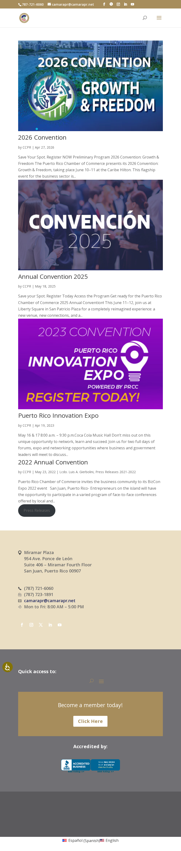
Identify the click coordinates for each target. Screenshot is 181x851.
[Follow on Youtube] (59, 625)
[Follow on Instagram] (31, 625)
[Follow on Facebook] (22, 625)
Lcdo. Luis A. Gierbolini (76, 472)
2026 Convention (42, 137)
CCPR (27, 147)
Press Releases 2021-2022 (115, 472)
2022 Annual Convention (53, 462)
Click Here (90, 721)
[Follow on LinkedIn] (50, 625)
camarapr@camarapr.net (49, 600)
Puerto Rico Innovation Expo (58, 415)
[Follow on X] (41, 625)
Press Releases (37, 510)
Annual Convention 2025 (53, 276)
